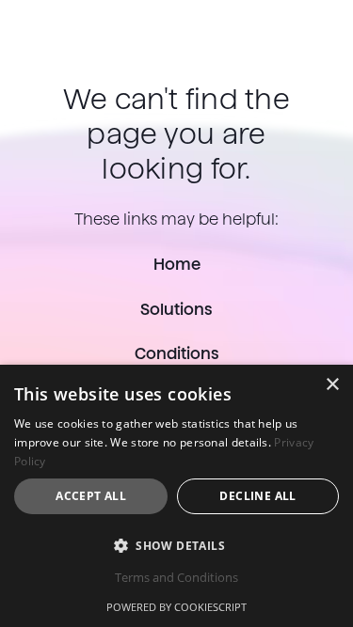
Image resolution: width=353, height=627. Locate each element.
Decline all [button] (257, 496)
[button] (176, 545)
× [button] (332, 385)
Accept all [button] (91, 496)
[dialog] (176, 496)
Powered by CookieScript (176, 607)
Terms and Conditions (176, 577)
